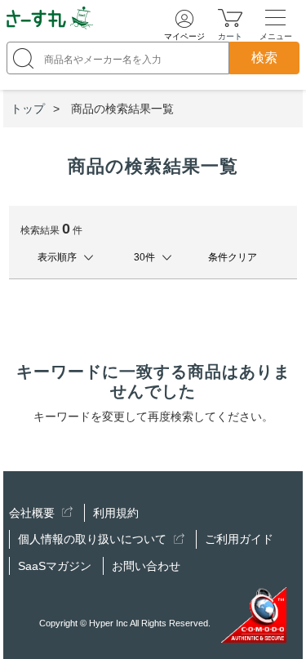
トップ (28, 108)
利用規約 (116, 512)
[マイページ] (184, 19)
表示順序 (57, 257)
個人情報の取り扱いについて (94, 538)
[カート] (230, 17)
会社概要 (33, 512)
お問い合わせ (146, 565)
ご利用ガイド (239, 538)
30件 (144, 257)
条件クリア (232, 257)
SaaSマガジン (54, 565)
